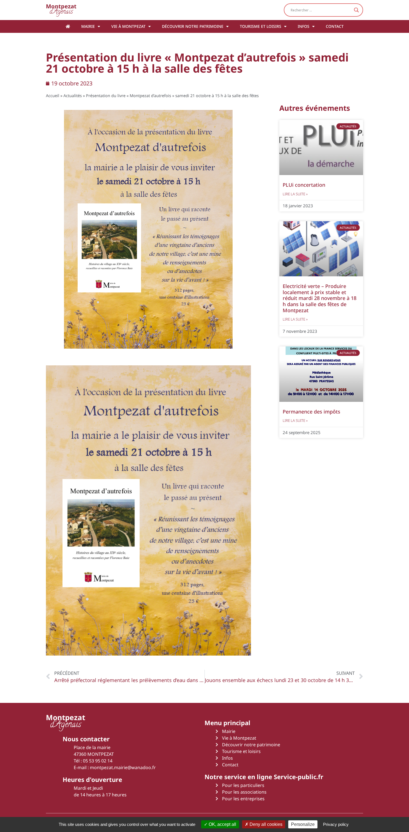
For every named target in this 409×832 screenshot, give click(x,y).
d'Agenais (61, 10)
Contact (335, 26)
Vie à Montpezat (128, 26)
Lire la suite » (295, 193)
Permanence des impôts (311, 411)
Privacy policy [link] (336, 824)
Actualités (72, 95)
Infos (303, 26)
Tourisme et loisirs (260, 26)
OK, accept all (222, 824)
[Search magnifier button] (356, 10)
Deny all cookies (265, 824)
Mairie (88, 26)
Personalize (303, 824)
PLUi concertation (304, 184)
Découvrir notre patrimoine (192, 26)
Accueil (52, 95)
